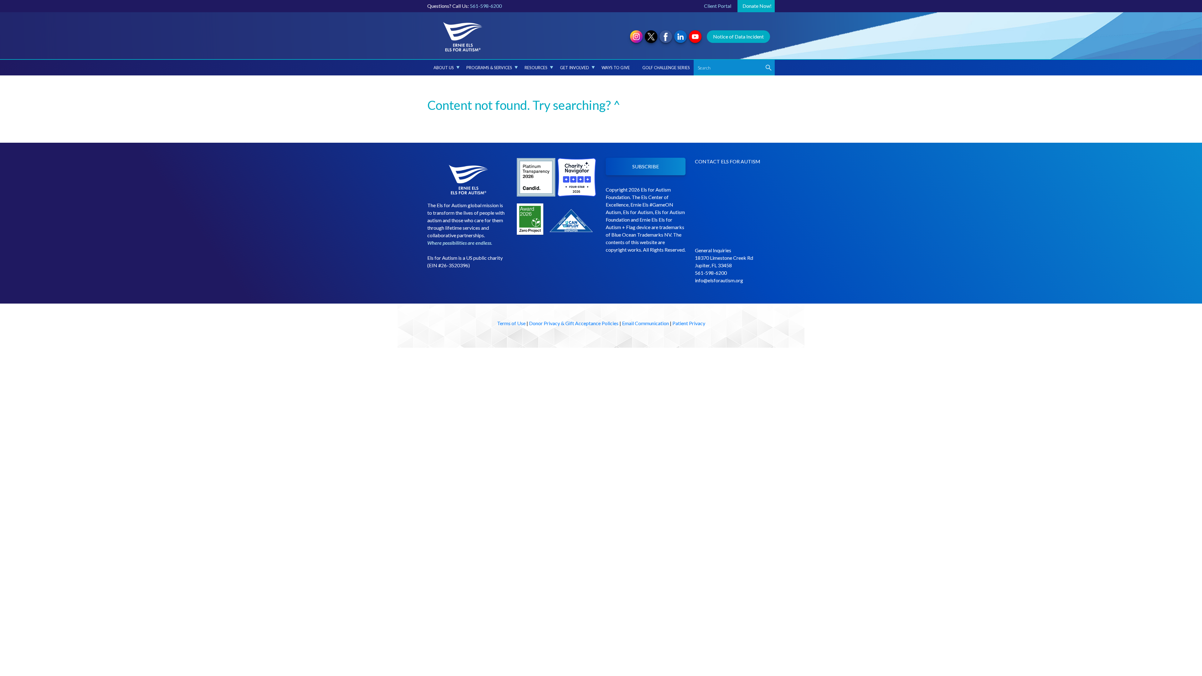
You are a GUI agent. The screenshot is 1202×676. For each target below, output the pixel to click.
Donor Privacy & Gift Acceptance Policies (574, 323)
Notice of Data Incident (738, 36)
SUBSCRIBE (645, 166)
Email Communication (645, 323)
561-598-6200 (486, 6)
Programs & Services (489, 67)
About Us (444, 67)
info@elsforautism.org (719, 280)
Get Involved (574, 67)
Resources (536, 67)
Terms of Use (511, 323)
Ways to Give (616, 67)
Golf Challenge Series (666, 67)
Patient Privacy (688, 323)
